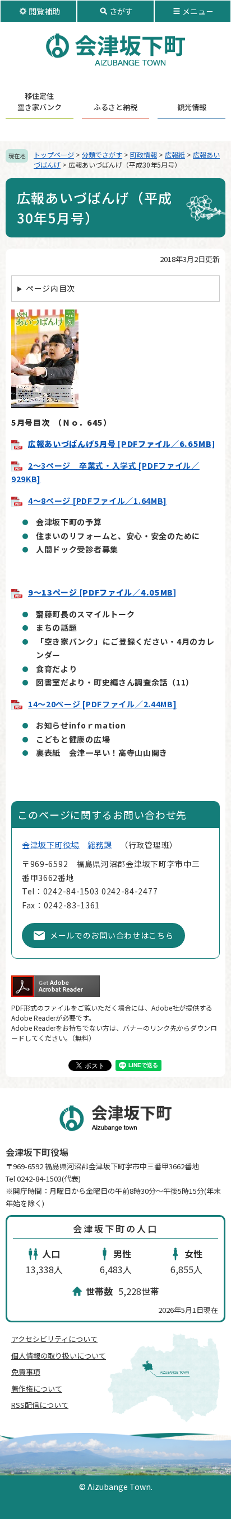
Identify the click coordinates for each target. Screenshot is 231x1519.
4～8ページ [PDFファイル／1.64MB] (97, 500)
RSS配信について (39, 1404)
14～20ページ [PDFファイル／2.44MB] (102, 703)
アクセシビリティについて (54, 1339)
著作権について (36, 1388)
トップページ (54, 154)
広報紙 (175, 154)
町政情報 (143, 154)
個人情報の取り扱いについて (58, 1355)
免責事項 (25, 1371)
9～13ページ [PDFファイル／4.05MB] (102, 592)
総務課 (99, 844)
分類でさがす (102, 154)
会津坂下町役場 (51, 844)
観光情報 (191, 107)
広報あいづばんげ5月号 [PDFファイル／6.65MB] (121, 443)
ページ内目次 (50, 288)
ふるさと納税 (115, 107)
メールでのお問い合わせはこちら (112, 935)
